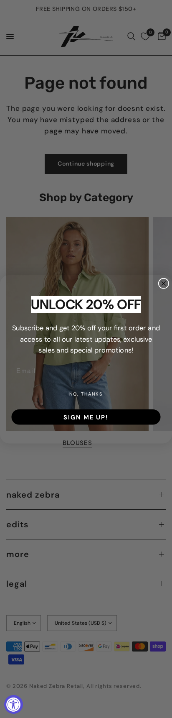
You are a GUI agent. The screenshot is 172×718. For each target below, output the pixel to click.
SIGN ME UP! (85, 417)
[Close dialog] (163, 283)
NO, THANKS (86, 394)
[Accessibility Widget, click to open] (13, 704)
